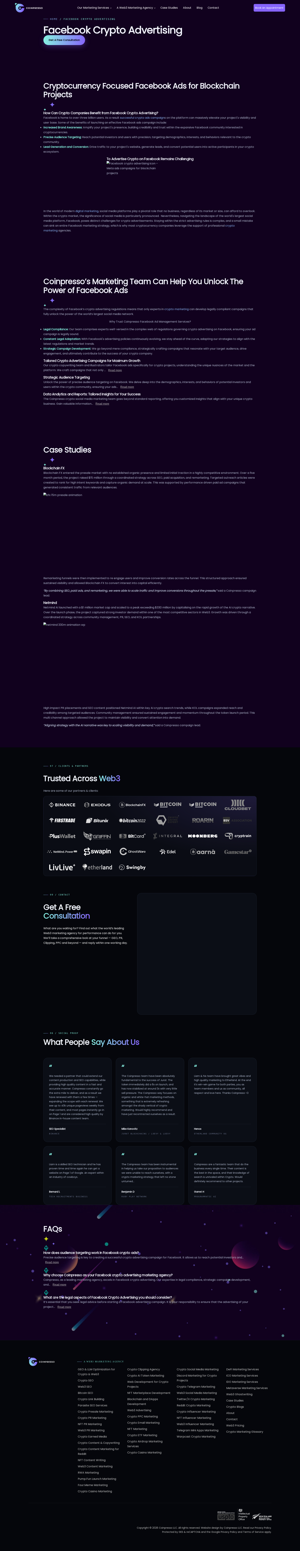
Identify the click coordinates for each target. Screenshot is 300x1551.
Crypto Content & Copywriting (99, 1443)
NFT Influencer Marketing (194, 1418)
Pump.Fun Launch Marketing (97, 1479)
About (187, 8)
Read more (115, 370)
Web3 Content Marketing (95, 1466)
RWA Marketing (88, 1473)
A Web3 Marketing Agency (135, 8)
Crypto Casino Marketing (95, 1491)
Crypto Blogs (235, 1407)
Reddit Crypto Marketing (193, 1405)
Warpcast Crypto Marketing (196, 1437)
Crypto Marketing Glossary (244, 1432)
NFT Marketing (137, 1429)
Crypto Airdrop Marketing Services (144, 1443)
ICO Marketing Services (242, 1376)
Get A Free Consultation (64, 40)
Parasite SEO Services (92, 1405)
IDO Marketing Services (242, 1382)
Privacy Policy (263, 1528)
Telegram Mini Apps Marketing (197, 1430)
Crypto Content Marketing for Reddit (98, 1451)
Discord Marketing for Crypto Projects (197, 1378)
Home (54, 19)
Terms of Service (253, 1532)
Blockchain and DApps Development (142, 1401)
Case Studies (169, 8)
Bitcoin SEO (85, 1393)
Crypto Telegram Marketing (196, 1387)
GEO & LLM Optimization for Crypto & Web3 (96, 1371)
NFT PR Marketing (90, 1424)
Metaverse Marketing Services (247, 1388)
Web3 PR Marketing (91, 1430)
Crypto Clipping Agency (143, 1369)
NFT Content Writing (92, 1460)
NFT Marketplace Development (148, 1393)
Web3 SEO (85, 1387)
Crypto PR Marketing (92, 1418)
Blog (199, 8)
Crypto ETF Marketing (142, 1435)
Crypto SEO (86, 1380)
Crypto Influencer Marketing (196, 1412)
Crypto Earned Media (92, 1437)
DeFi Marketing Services (242, 1369)
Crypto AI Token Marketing (145, 1376)
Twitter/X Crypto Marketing (196, 1399)
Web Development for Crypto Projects (147, 1384)
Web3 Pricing (235, 1425)
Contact (213, 8)
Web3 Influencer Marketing (195, 1424)
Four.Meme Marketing (93, 1485)
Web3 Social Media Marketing (197, 1393)
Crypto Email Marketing (143, 1423)
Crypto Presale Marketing (95, 1412)
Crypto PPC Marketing (142, 1416)
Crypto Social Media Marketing (198, 1369)
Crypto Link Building (91, 1399)
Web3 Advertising (139, 1410)
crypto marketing (176, 309)
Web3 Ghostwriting (239, 1394)
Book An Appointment (269, 8)
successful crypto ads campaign (142, 118)
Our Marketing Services (93, 8)
